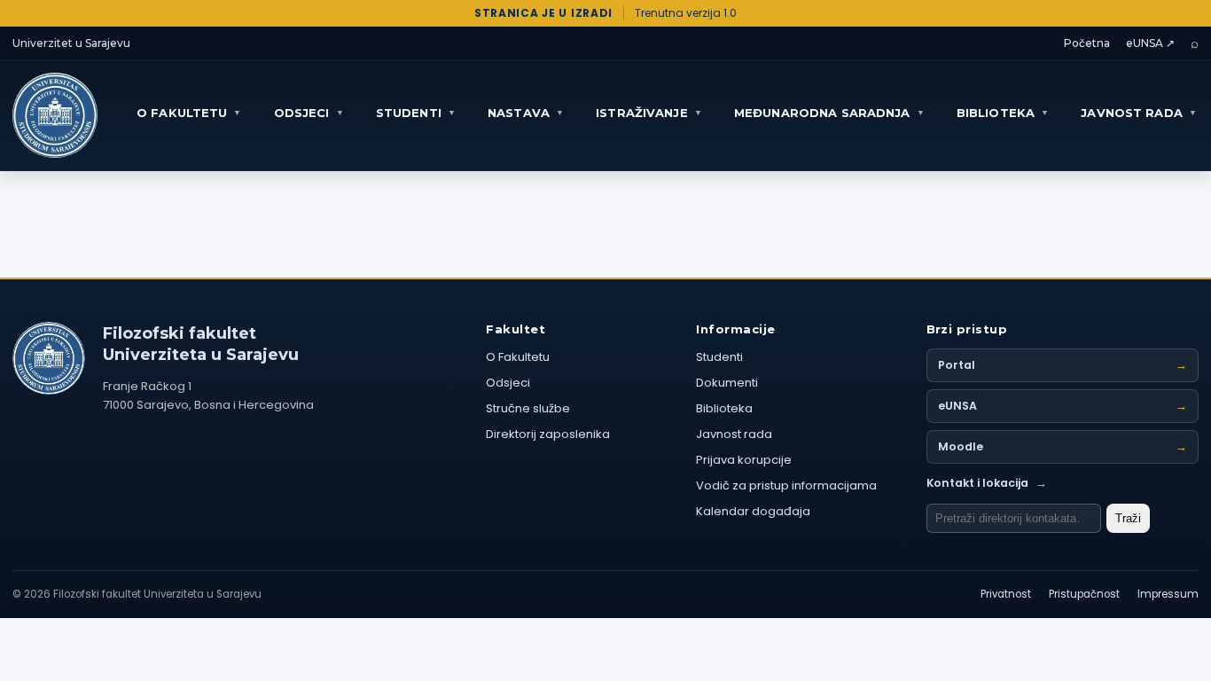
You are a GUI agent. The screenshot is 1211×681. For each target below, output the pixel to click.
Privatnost (1006, 594)
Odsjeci (508, 382)
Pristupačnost (1084, 594)
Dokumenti (727, 382)
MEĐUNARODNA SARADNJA (829, 113)
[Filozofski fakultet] (48, 358)
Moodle (1063, 446)
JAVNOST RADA (1139, 113)
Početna (1087, 43)
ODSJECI (309, 113)
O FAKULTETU (189, 113)
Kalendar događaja (753, 511)
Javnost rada (734, 434)
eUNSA (1063, 405)
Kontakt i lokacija (986, 482)
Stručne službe (528, 408)
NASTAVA (526, 113)
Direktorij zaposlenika (548, 434)
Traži (1128, 518)
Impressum (1168, 594)
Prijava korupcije (744, 459)
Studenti (719, 356)
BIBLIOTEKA (1003, 113)
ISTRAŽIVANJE (649, 113)
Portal (1063, 364)
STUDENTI (416, 113)
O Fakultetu (518, 356)
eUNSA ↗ (1150, 43)
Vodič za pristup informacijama (786, 485)
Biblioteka (724, 408)
